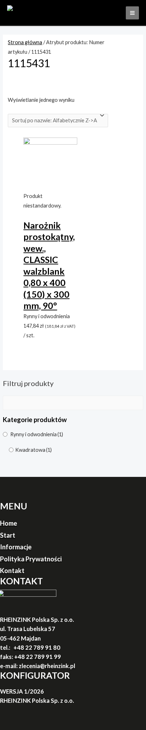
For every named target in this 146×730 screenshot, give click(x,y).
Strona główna (25, 42)
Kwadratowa (33, 450)
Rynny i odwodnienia (36, 434)
